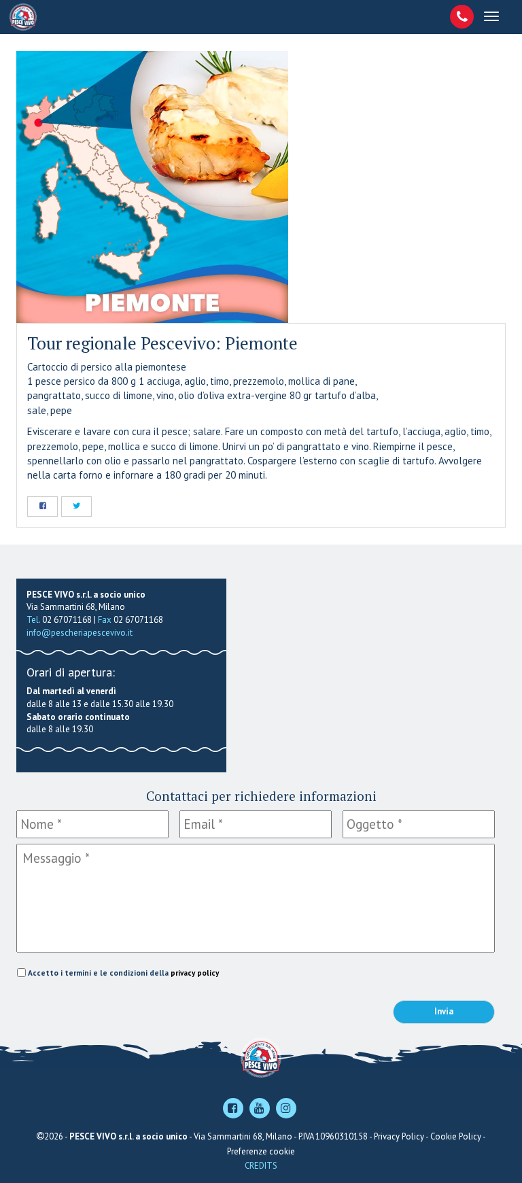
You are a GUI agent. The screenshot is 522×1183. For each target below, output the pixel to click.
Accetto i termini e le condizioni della (123, 972)
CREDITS (261, 1165)
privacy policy (195, 972)
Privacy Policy (399, 1136)
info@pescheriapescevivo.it (80, 632)
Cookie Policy (455, 1136)
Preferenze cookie (261, 1151)
